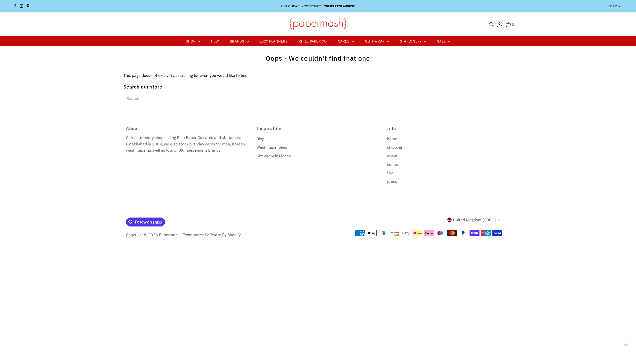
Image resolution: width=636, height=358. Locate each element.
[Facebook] (15, 6)
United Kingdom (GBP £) (474, 219)
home (392, 138)
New (215, 41)
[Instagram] (21, 6)
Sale (442, 41)
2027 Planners (274, 41)
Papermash (169, 234)
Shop (191, 41)
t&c (390, 172)
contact (394, 164)
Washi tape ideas (271, 147)
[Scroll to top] (626, 344)
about (392, 155)
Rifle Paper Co (313, 41)
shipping (394, 147)
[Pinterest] (28, 6)
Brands (237, 41)
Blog (260, 138)
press (392, 181)
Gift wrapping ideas (273, 155)
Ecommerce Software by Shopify (212, 234)
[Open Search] (491, 24)
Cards (344, 41)
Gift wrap (375, 41)
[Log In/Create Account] (499, 24)
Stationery (411, 41)
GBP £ (613, 6)
